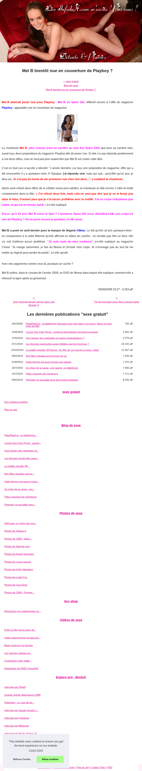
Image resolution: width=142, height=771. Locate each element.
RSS (110, 767)
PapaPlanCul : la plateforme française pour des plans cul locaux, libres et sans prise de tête (69, 324)
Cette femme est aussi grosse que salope (48, 362)
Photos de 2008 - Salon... (18, 538)
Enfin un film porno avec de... (20, 630)
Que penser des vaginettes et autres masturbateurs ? (55, 338)
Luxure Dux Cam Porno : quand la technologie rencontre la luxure (62, 332)
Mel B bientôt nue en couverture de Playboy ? (71, 89)
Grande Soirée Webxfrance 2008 (22, 695)
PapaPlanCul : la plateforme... (20, 435)
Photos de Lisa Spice (15, 584)
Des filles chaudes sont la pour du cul (46, 356)
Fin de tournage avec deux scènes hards (116, 301)
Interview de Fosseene (16, 718)
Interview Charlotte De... (17, 756)
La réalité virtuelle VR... (17, 466)
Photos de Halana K (15, 531)
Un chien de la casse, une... (19, 489)
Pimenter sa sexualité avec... (20, 504)
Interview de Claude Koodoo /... (21, 710)
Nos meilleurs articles (16, 402)
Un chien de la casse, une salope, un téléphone (52, 368)
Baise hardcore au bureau (18, 645)
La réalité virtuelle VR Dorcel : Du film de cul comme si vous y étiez (62, 350)
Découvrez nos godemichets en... (22, 611)
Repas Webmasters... (16, 741)
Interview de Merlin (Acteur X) (20, 733)
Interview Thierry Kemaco (18, 748)
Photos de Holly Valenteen (18, 569)
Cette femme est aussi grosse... (21, 481)
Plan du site (10, 409)
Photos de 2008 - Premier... (19, 592)
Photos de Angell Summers (19, 554)
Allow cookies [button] (50, 759)
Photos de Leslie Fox (15, 577)
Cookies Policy (98, 767)
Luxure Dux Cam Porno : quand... (22, 443)
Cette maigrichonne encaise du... (22, 637)
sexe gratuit (72, 81)
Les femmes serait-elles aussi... (21, 458)
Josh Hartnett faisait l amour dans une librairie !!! (34, 303)
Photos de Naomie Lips (17, 546)
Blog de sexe (71, 85)
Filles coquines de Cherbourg (42, 373)
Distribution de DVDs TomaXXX (21, 668)
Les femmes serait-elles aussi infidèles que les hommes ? (57, 344)
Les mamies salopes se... (18, 653)
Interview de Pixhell (14, 687)
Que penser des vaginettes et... (21, 450)
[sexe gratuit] (71, 31)
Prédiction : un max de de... (19, 702)
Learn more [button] (36, 750)
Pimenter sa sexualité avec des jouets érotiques (52, 380)
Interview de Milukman (16, 725)
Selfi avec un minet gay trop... (20, 523)
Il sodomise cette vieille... (18, 660)
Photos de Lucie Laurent (17, 561)
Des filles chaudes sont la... (19, 473)
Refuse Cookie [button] (21, 759)
